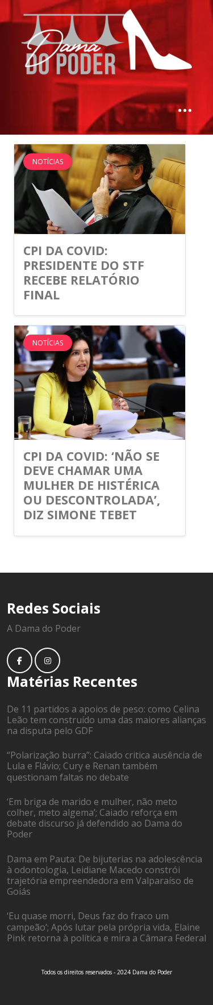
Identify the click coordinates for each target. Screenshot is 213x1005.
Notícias (47, 161)
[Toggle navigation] (184, 109)
